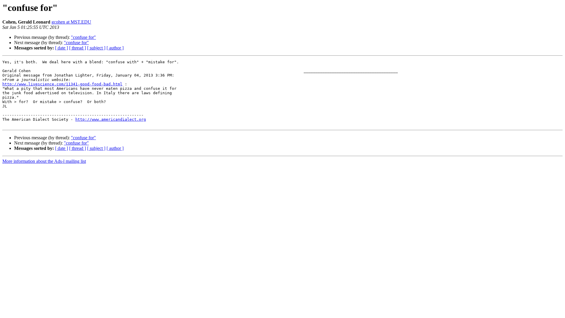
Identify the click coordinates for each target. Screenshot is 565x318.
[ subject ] (96, 47)
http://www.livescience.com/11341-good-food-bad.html (62, 84)
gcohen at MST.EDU (71, 21)
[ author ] (115, 47)
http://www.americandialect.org (110, 119)
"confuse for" (83, 37)
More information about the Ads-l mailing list (44, 161)
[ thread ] (77, 47)
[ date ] (61, 47)
